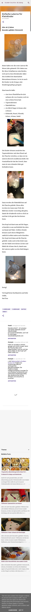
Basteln (23, 309)
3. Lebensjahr (15, 309)
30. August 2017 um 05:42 (18, 325)
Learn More (13, 610)
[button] (3, 22)
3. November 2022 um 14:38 (21, 342)
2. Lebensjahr (6, 309)
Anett (10, 325)
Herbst (5, 311)
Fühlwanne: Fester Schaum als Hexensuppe (13, 532)
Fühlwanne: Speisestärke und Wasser (11, 503)
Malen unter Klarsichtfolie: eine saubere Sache (14, 561)
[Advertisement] (15, 428)
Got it (21, 610)
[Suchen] (29, 3)
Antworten (12, 338)
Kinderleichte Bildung (14, 3)
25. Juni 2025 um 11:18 (19, 358)
